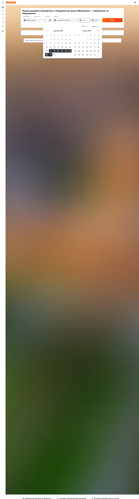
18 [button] (62, 47)
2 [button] (54, 39)
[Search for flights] (3, 7)
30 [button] (54, 54)
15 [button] (50, 47)
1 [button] (50, 39)
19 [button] (66, 47)
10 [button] (58, 43)
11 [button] (62, 43)
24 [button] (58, 51)
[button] (3, 2)
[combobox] (26, 16)
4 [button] (62, 39)
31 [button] (94, 54)
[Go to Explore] (3, 18)
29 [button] (50, 54)
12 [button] (66, 43)
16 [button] (54, 47)
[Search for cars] (3, 14)
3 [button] (58, 39)
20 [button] (70, 47)
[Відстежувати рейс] (3, 22)
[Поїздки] (3, 26)
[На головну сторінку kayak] (11, 2)
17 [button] (58, 47)
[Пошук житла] (3, 10)
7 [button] (46, 43)
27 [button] (70, 51)
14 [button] (46, 47)
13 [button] (70, 43)
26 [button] (66, 51)
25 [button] (62, 51)
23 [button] (54, 51)
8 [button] (50, 43)
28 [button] (46, 54)
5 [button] (75, 43)
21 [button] (46, 51)
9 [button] (54, 43)
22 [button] (50, 51)
